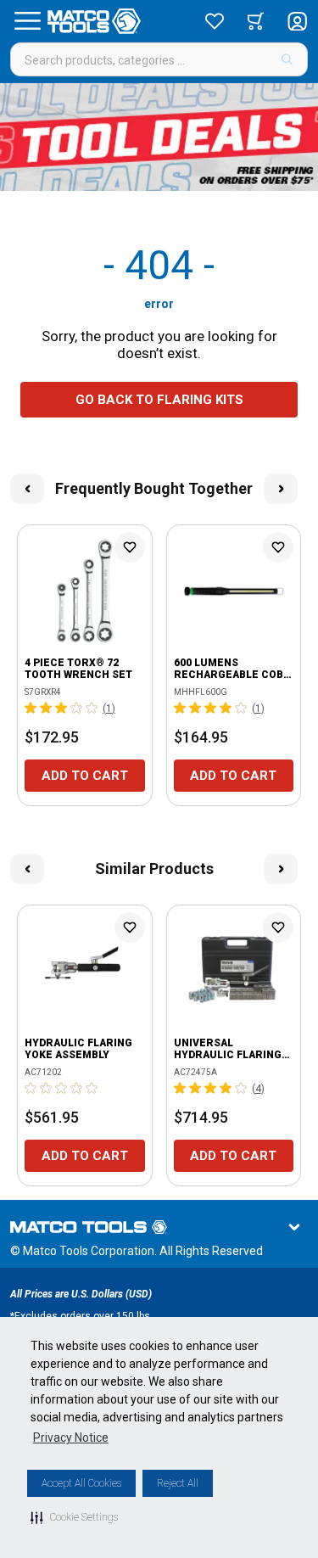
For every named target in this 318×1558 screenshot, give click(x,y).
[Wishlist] (214, 21)
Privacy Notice (71, 1437)
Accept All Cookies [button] (81, 1483)
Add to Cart (85, 775)
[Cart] (255, 21)
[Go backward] (27, 489)
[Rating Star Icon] (31, 708)
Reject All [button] (177, 1483)
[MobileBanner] (159, 137)
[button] (74, 1517)
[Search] (287, 59)
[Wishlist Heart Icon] (129, 547)
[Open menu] (27, 21)
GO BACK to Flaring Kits (159, 399)
